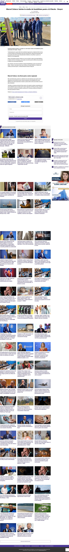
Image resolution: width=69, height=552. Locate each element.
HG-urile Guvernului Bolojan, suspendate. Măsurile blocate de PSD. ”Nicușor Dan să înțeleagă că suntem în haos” (42, 478)
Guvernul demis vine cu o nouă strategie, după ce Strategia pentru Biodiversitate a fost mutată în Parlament (42, 211)
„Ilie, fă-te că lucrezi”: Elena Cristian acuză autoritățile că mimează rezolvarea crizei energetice (7, 478)
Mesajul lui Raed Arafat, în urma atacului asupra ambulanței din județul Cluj (25, 391)
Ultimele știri (8, 1)
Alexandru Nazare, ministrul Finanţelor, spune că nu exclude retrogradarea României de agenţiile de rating (7, 535)
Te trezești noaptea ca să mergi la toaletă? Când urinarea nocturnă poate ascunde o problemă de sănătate (8, 194)
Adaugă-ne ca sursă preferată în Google (28, 15)
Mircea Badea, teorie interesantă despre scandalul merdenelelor (23, 3)
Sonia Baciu (36, 11)
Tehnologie (31, 2)
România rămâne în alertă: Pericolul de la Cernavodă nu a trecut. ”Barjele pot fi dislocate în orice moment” (42, 372)
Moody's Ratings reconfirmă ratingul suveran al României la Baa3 (24, 426)
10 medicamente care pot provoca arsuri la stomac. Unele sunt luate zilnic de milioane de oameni (8, 354)
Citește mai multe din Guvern (25, 541)
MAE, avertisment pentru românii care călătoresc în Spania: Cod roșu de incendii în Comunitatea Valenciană (24, 408)
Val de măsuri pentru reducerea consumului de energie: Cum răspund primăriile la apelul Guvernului (42, 460)
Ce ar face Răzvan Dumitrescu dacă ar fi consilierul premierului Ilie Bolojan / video (8, 496)
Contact (42, 545)
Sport (26, 2)
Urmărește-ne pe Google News (43, 15)
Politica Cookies (27, 545)
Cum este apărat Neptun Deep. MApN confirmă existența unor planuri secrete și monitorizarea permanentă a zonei (42, 391)
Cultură (60, 1)
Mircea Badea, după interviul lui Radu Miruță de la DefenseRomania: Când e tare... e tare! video (61, 156)
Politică (13, 1)
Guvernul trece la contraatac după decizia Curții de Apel (24, 495)
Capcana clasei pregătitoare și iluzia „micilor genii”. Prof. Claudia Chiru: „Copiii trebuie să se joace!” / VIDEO (24, 298)
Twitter (26, 101)
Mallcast (35, 2)
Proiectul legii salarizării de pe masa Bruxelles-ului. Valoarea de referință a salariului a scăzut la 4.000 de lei (25, 194)
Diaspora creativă (35, 1)
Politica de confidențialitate (18, 545)
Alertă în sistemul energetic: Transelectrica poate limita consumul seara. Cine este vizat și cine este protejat (8, 443)
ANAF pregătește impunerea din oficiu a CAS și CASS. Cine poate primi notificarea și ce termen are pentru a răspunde (43, 141)
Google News (19, 98)
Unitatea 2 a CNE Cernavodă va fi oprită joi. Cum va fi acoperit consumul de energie (25, 335)
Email (40, 101)
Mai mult (40, 2)
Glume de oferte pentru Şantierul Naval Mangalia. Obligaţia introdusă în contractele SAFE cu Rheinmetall (25, 141)
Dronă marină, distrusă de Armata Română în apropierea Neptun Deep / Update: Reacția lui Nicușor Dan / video (8, 211)
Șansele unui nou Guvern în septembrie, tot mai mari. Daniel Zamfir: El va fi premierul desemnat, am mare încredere (61, 144)
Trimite (25, 118)
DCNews (2, 2)
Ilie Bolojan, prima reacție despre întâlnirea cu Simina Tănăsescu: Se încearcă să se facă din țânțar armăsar (25, 261)
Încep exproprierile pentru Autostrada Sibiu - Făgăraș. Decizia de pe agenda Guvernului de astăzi (42, 298)
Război (17, 1)
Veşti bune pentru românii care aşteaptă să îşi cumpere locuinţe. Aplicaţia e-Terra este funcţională (25, 243)
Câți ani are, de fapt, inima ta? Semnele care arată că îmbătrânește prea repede (7, 280)
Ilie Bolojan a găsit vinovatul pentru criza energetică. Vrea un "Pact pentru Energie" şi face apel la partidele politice (42, 261)
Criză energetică (23, 1)
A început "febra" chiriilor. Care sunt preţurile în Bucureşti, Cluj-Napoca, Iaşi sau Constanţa (42, 317)
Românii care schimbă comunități (46, 1)
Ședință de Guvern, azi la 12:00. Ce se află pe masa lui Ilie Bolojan (8, 458)
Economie (29, 1)
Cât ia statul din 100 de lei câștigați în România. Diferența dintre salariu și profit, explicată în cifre (42, 243)
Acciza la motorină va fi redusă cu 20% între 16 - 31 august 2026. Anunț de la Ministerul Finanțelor (25, 317)
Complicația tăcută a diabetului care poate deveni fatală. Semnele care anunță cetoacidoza (8, 426)
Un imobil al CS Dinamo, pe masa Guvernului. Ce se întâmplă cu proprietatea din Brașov (42, 280)
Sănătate (56, 1)
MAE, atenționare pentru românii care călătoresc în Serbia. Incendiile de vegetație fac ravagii (42, 161)
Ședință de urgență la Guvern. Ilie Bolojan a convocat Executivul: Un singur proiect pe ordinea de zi (8, 372)
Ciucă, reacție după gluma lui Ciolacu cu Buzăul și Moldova (24, 91)
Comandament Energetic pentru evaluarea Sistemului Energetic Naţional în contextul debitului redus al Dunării (25, 515)
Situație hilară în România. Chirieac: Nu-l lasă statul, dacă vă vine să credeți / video (43, 442)
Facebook (12, 101)
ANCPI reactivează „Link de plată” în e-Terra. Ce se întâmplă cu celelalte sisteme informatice (42, 194)
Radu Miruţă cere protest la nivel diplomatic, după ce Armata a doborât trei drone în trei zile (25, 535)
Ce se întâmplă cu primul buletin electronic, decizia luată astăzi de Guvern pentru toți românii (42, 426)
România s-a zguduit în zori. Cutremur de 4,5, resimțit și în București (61, 167)
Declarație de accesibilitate (49, 545)
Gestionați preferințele (35, 545)
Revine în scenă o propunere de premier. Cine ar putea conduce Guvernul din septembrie (42, 408)
